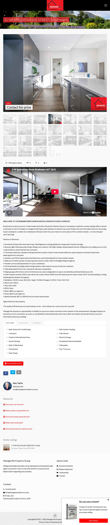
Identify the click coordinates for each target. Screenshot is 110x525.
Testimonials (64, 472)
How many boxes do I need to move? (18, 429)
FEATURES (10, 323)
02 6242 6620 (29, 469)
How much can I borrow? (14, 404)
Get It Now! (93, 521)
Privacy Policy (44, 522)
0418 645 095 (18, 387)
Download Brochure (14, 363)
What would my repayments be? (17, 410)
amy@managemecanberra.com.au (25, 389)
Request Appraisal (66, 469)
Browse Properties (66, 466)
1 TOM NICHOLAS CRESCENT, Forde (25, 445)
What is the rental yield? (14, 423)
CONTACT (37, 323)
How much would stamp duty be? (17, 417)
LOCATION (23, 323)
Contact (62, 476)
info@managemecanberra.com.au (17, 492)
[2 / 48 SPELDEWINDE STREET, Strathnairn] (55, 73)
